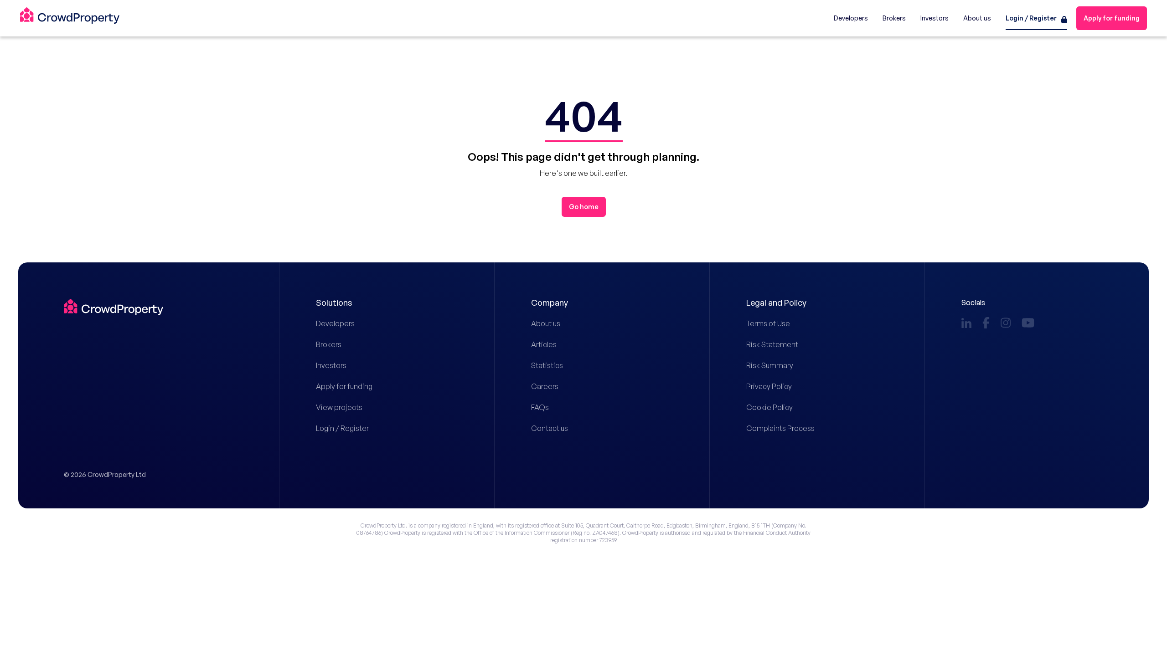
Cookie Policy (769, 407)
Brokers (328, 344)
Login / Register (342, 428)
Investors (331, 365)
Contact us (549, 428)
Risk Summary (769, 365)
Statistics (547, 365)
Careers (544, 386)
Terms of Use (768, 323)
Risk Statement (772, 344)
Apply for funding (344, 386)
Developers (335, 323)
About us (545, 323)
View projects (339, 407)
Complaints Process (780, 428)
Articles (544, 344)
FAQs (540, 407)
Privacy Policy (769, 386)
